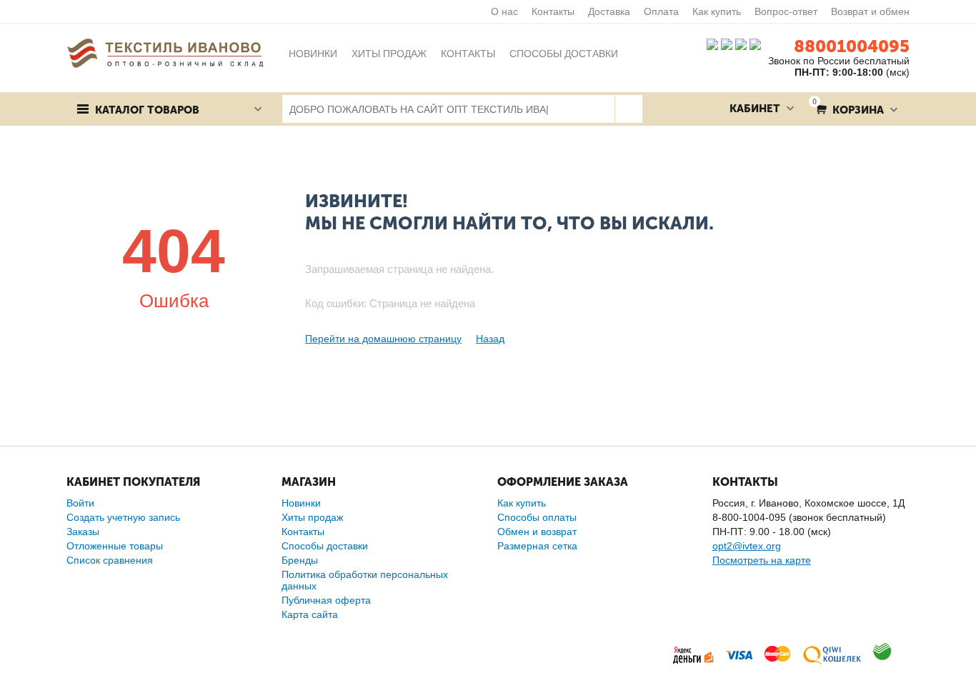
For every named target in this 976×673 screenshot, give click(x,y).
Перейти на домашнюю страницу (383, 338)
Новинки (301, 503)
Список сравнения (109, 560)
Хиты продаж (312, 517)
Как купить (716, 11)
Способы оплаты (537, 517)
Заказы (82, 531)
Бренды (300, 560)
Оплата (661, 11)
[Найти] (628, 109)
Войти (80, 503)
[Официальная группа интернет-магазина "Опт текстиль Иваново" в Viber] (739, 43)
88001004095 (852, 46)
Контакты (553, 11)
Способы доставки (325, 546)
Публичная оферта (326, 600)
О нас (504, 11)
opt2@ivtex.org (746, 546)
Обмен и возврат (537, 531)
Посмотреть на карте (761, 560)
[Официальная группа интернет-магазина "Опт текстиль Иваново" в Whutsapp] (759, 43)
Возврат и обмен (870, 11)
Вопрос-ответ (786, 11)
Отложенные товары (114, 546)
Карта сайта (310, 614)
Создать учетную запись (123, 517)
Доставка (609, 11)
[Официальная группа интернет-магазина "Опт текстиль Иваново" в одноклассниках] (726, 43)
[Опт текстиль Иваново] (165, 52)
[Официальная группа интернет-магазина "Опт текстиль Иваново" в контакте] (712, 43)
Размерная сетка (537, 546)
